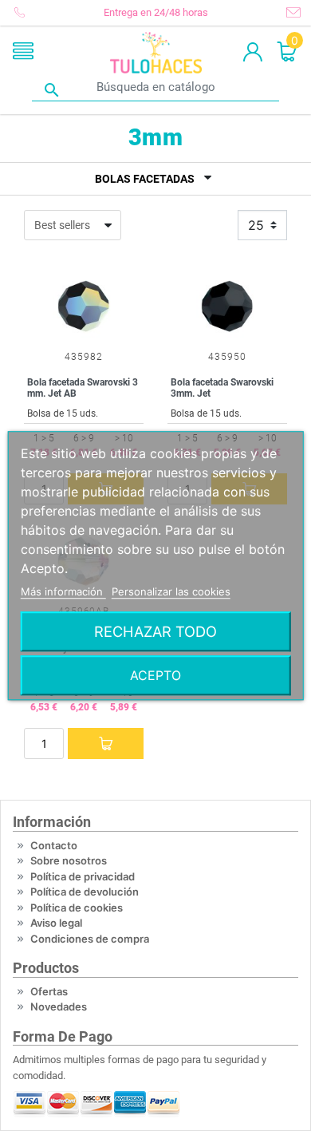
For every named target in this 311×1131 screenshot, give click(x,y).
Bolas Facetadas (145, 178)
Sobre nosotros (68, 860)
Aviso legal (56, 922)
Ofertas (49, 991)
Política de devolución (84, 891)
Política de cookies (76, 907)
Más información (63, 591)
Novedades (58, 1006)
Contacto (53, 845)
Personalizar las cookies (171, 591)
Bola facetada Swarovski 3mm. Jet (222, 388)
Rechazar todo (155, 631)
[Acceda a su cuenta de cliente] (252, 52)
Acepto (155, 675)
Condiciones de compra (89, 938)
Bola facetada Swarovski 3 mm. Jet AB (82, 388)
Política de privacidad (82, 876)
